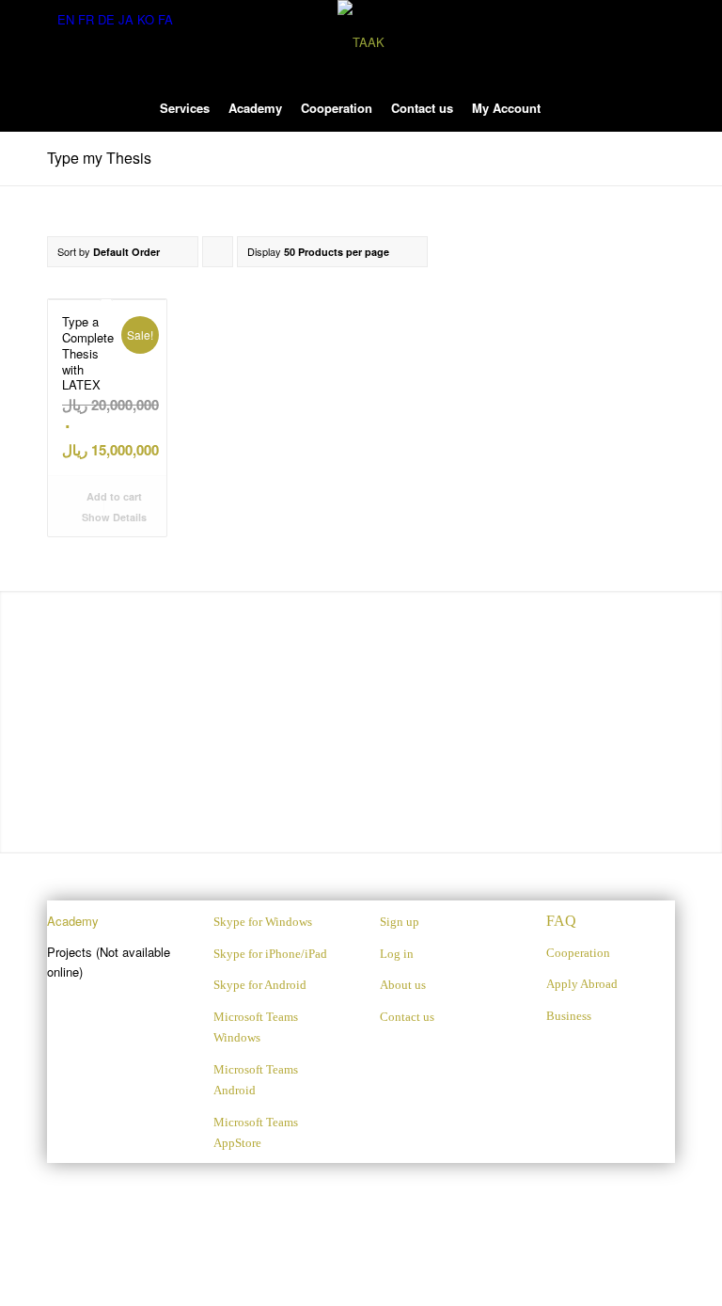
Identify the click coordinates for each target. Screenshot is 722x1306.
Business (568, 1016)
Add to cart (113, 496)
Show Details (113, 517)
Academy (73, 921)
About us (403, 985)
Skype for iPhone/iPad (270, 954)
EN (65, 19)
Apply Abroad (582, 984)
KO (145, 19)
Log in (397, 954)
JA (125, 19)
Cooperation (578, 953)
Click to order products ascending (218, 255)
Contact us (407, 1017)
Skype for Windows (262, 922)
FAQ (561, 921)
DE (106, 19)
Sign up (399, 922)
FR (86, 19)
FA (165, 19)
